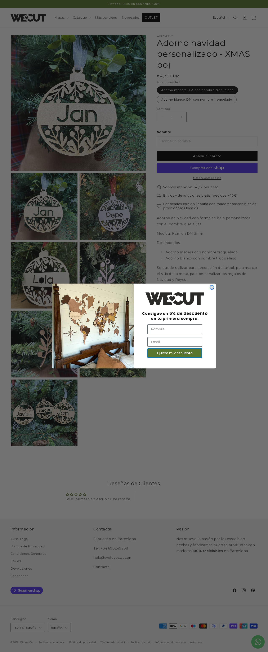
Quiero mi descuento (175, 353)
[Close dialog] (212, 287)
